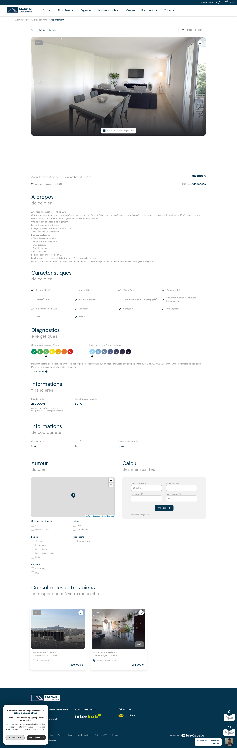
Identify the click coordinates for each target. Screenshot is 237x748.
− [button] (111, 484)
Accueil (19, 19)
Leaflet (88, 516)
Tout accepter (36, 737)
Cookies (115, 735)
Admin (70, 735)
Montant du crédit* (139, 483)
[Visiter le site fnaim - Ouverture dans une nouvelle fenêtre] (121, 715)
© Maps (96, 516)
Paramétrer (15, 737)
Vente (28, 19)
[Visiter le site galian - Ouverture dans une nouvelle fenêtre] (130, 715)
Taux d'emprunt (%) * (174, 494)
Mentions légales (56, 735)
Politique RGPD (101, 735)
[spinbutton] (181, 499)
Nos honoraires (84, 735)
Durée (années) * (173, 483)
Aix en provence (40, 19)
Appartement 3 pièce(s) (45, 654)
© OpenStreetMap (108, 516)
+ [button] (111, 480)
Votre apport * (137, 494)
